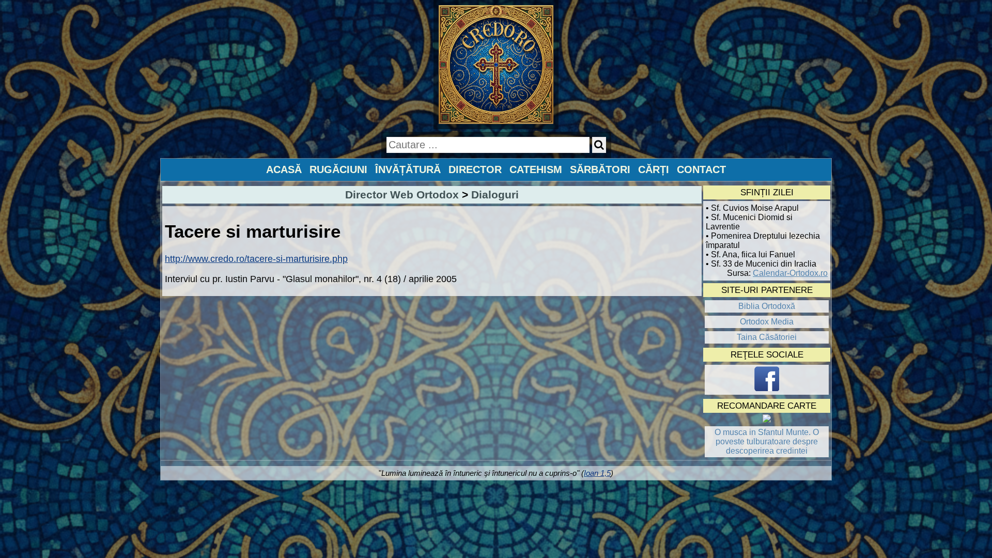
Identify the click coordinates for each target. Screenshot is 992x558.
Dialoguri (495, 194)
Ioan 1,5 (597, 473)
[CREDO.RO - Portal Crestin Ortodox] (496, 126)
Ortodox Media (767, 321)
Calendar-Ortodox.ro (790, 273)
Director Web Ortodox (402, 194)
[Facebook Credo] (767, 380)
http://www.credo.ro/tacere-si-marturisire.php (256, 259)
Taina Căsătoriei (767, 337)
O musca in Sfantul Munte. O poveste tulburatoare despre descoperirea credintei (767, 441)
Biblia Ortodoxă (766, 306)
